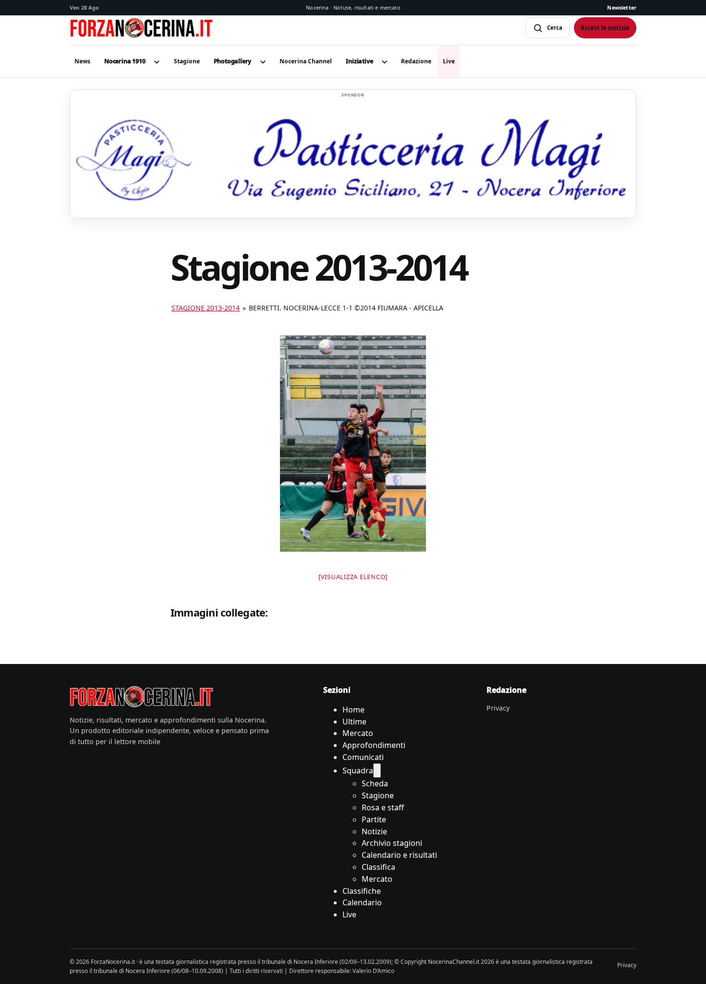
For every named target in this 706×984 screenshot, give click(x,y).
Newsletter (621, 7)
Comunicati (363, 757)
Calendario (362, 902)
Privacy (498, 707)
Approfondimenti (373, 745)
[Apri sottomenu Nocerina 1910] (157, 61)
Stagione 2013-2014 (205, 307)
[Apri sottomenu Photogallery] (262, 61)
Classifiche (361, 891)
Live (349, 914)
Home (353, 709)
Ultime (354, 721)
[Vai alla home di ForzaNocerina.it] (142, 696)
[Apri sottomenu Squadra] (377, 770)
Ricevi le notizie (605, 28)
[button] (124, 61)
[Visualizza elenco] (353, 576)
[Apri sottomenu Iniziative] (384, 61)
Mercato (357, 733)
